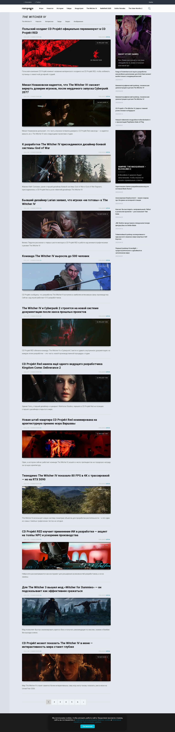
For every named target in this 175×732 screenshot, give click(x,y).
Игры (41, 8)
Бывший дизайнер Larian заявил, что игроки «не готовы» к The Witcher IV (66, 224)
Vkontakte (28, 2)
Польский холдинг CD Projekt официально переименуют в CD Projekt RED (66, 53)
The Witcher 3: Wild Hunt (98, 601)
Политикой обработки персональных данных (97, 721)
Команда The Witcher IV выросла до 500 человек (55, 256)
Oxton (108, 37)
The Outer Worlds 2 (135, 8)
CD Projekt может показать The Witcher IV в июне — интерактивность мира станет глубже (66, 667)
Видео (67, 21)
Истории (60, 8)
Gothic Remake (119, 8)
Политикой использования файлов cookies (92, 720)
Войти (151, 2)
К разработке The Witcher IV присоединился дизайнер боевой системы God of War (66, 168)
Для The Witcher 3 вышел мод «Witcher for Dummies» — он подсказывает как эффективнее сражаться (66, 611)
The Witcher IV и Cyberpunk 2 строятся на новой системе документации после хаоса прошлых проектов (66, 332)
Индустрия (79, 8)
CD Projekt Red (102, 43)
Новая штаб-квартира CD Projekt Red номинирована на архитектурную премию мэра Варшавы (66, 444)
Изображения (78, 21)
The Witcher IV (92, 8)
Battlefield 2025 (105, 8)
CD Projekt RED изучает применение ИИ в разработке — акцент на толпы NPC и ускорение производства (66, 555)
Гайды (69, 8)
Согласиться (87, 726)
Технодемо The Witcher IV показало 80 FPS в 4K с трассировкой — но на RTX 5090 (66, 500)
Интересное (49, 21)
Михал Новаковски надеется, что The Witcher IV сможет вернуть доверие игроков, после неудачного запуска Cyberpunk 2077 (65, 88)
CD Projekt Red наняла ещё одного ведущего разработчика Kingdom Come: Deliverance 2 (66, 388)
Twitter (38, 2)
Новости (50, 8)
